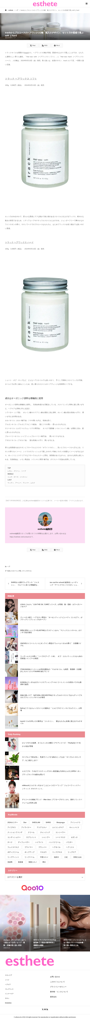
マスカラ (43, 852)
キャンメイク (74, 827)
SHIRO (48, 822)
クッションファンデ (15, 832)
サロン (7, 998)
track (8, 571)
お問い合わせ (55, 977)
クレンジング (45, 832)
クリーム (31, 832)
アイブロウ (12, 827)
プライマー (29, 847)
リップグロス (57, 852)
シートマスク (60, 837)
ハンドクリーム (54, 842)
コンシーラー (60, 832)
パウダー (69, 842)
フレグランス (9, 989)
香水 (44, 862)
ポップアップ (29, 852)
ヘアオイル (56, 847)
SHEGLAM (36, 822)
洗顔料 (10, 862)
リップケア (72, 852)
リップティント (13, 857)
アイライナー (26, 827)
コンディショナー (14, 837)
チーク (10, 842)
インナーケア (9, 994)
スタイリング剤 (16, 571)
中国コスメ (44, 857)
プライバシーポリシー (58, 987)
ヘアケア (8, 984)
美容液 (20, 862)
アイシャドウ (75, 822)
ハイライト (39, 842)
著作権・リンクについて (59, 992)
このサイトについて (57, 982)
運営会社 (53, 997)
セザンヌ (74, 837)
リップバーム (29, 857)
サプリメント (31, 837)
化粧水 (56, 857)
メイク (7, 980)
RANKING (8, 1003)
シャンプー (46, 837)
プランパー (42, 847)
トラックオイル (27, 571)
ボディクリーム (13, 852)
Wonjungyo (60, 822)
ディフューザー (24, 842)
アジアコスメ (42, 827)
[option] (15, 923)
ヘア (14, 37)
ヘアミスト (70, 847)
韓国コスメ (33, 862)
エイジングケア (58, 827)
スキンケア (8, 975)
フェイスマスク (13, 847)
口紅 (66, 857)
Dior (24, 822)
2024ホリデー (13, 822)
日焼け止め (77, 857)
